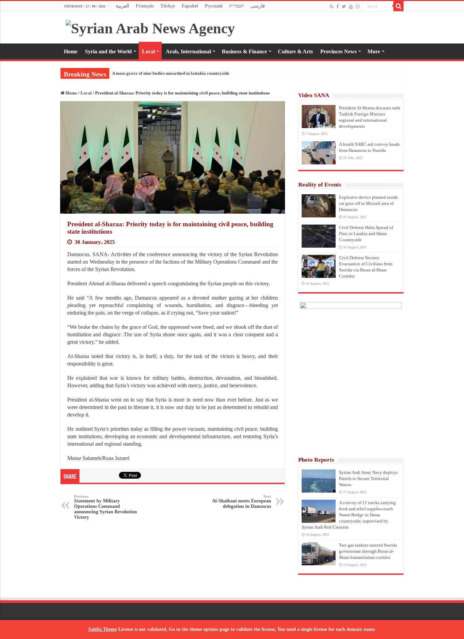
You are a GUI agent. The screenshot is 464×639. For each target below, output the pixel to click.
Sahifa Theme (102, 629)
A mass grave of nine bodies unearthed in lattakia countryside (170, 73)
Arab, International (188, 51)
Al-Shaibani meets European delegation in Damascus (241, 501)
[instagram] (357, 6)
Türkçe (167, 5)
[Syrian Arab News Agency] (150, 27)
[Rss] (331, 6)
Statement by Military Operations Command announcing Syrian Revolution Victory (105, 507)
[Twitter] (344, 6)
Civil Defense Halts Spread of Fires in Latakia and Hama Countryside (366, 233)
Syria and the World (108, 51)
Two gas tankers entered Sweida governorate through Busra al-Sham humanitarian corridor (368, 551)
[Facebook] (338, 6)
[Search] (398, 6)
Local (148, 51)
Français (145, 5)
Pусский (213, 5)
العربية (122, 5)
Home (70, 51)
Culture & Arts (295, 51)
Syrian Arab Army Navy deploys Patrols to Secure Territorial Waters (368, 478)
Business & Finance (244, 51)
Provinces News (338, 51)
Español (190, 5)
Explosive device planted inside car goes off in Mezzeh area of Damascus (368, 203)
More (374, 51)
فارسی (258, 5)
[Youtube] (351, 6)
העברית (236, 5)
